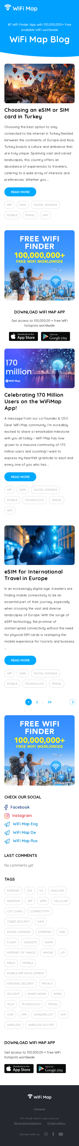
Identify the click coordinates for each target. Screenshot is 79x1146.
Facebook (20, 807)
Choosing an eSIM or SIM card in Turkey (36, 113)
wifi (45, 215)
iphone (48, 952)
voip (10, 1014)
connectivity (40, 911)
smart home (36, 994)
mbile (11, 963)
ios (29, 890)
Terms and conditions (27, 1123)
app (9, 204)
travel (30, 215)
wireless (14, 1025)
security (13, 994)
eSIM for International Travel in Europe (33, 574)
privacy (47, 983)
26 (50, 702)
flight (11, 942)
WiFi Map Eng (25, 823)
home (49, 942)
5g (41, 890)
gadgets (30, 942)
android (13, 901)
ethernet (45, 932)
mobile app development (25, 973)
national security (20, 983)
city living (15, 911)
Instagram (22, 815)
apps (43, 901)
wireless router (41, 1025)
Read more (20, 192)
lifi (63, 952)
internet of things (21, 952)
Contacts (39, 1109)
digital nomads (45, 204)
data (22, 204)
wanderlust (43, 1014)
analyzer (57, 890)
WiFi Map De (24, 832)
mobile (12, 215)
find (62, 932)
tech (10, 1004)
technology (34, 500)
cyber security (18, 921)
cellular (61, 901)
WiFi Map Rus (25, 840)
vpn (24, 1014)
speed (58, 994)
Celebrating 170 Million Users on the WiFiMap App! (34, 401)
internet (13, 890)
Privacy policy (56, 1123)
